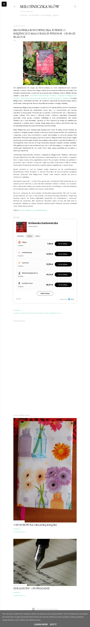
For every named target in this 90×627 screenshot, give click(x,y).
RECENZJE (40, 313)
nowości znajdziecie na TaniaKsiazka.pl (32, 210)
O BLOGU (24, 15)
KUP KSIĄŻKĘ (46, 15)
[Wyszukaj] (75, 6)
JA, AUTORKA (34, 15)
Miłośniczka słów (39, 6)
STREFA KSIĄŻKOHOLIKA (52, 313)
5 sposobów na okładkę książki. (35, 525)
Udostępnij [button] (16, 310)
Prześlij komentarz (19, 532)
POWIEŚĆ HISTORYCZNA (27, 313)
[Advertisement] (45, 394)
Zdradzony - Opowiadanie (31, 588)
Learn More (41, 624)
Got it (53, 624)
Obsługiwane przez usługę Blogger (47, 609)
